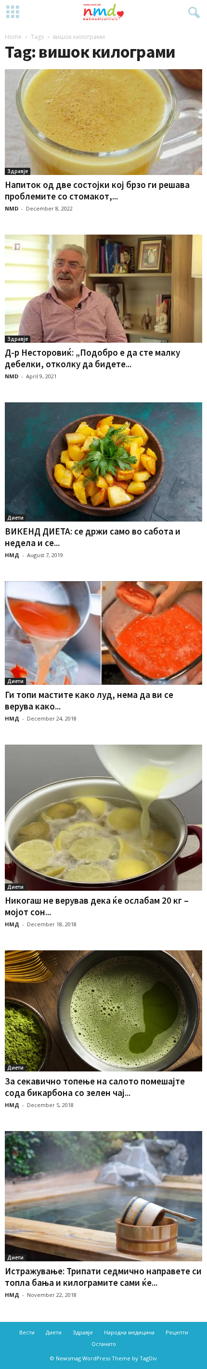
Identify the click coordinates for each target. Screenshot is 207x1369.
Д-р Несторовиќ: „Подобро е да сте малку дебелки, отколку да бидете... (92, 358)
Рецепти (177, 1332)
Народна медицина (129, 1332)
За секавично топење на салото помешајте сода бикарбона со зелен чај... (95, 1086)
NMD (11, 208)
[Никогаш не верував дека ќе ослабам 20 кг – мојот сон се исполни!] (103, 818)
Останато (103, 1343)
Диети (15, 517)
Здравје (17, 171)
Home (13, 37)
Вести (27, 1332)
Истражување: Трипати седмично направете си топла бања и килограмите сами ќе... (103, 1276)
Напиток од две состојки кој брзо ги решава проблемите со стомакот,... (97, 190)
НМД (12, 555)
